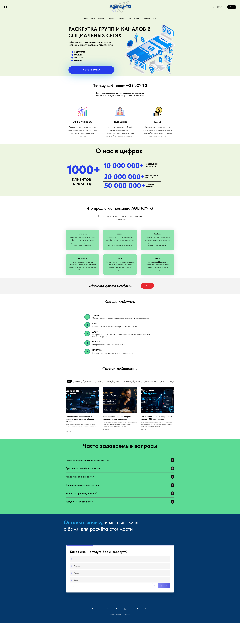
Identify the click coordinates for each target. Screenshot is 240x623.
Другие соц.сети (129, 609)
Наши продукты (134, 19)
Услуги (112, 19)
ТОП (170, 381)
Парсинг (118, 609)
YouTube (137, 381)
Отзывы (147, 19)
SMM (162, 381)
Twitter (109, 381)
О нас (93, 19)
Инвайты (110, 609)
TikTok (117, 381)
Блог (154, 19)
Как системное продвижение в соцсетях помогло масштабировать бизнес (80, 419)
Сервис (121, 19)
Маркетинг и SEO (150, 381)
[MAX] (5, 7)
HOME (86, 19)
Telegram (102, 19)
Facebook (99, 381)
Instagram (88, 381)
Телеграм (78, 381)
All (69, 381)
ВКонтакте (127, 381)
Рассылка (101, 609)
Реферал (139, 609)
